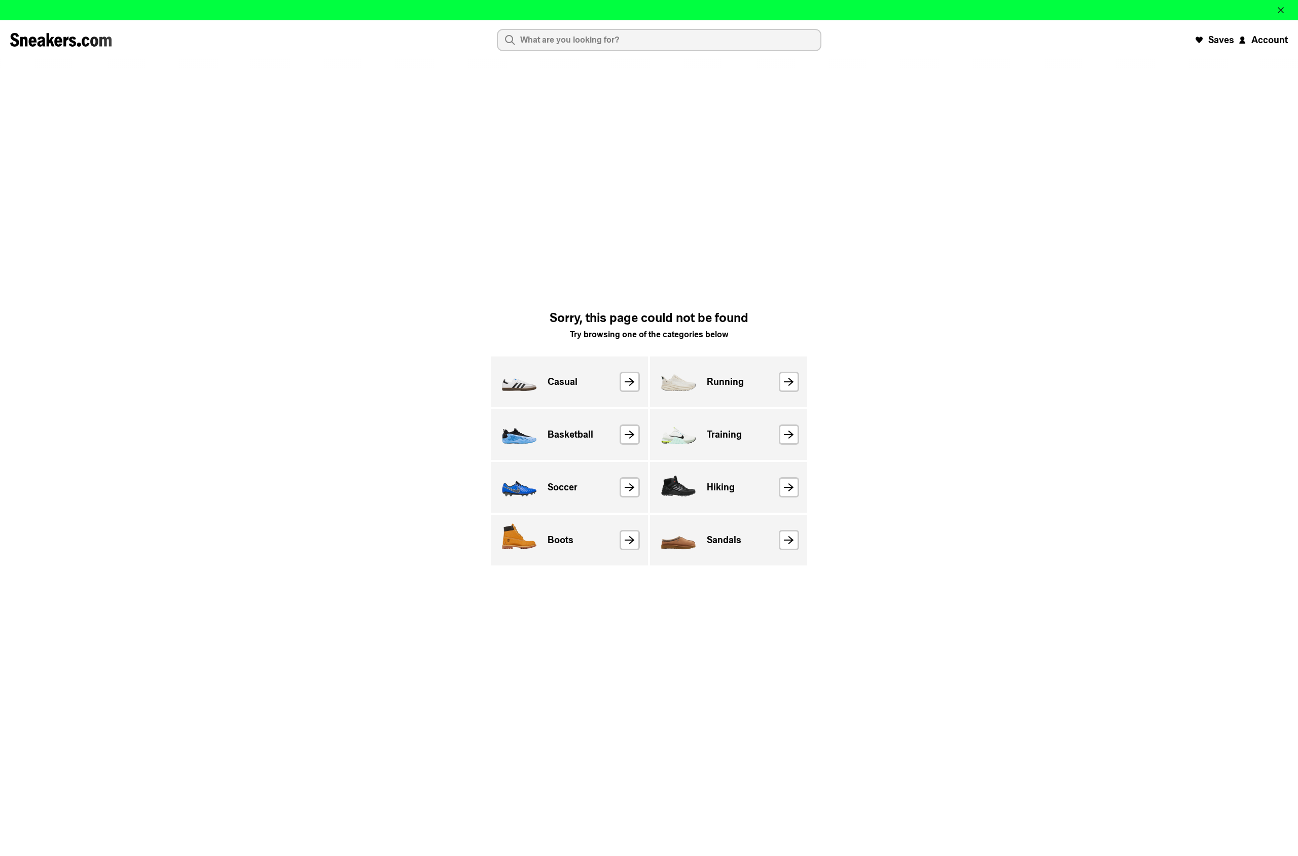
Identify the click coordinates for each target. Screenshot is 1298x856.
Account (1269, 39)
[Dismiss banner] (1281, 10)
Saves (1221, 39)
